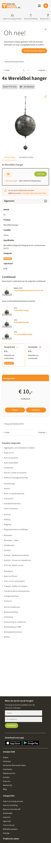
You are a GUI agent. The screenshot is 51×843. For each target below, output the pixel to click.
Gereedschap (9, 483)
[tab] (9, 157)
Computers (8, 467)
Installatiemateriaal (12, 503)
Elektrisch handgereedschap (16, 477)
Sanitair (7, 550)
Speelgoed (8, 571)
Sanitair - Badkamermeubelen (16, 555)
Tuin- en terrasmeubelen (14, 581)
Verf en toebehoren (12, 607)
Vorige (6, 70)
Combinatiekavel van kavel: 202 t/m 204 (28, 290)
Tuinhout (8, 601)
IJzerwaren (8, 498)
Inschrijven (11, 725)
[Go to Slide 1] (26, 146)
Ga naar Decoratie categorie (34, 51)
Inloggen (15, 410)
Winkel (7, 637)
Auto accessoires (11, 457)
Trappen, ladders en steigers (16, 586)
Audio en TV (9, 452)
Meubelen (8, 535)
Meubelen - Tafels (11, 540)
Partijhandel (9, 545)
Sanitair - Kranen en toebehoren (17, 560)
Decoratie (7, 259)
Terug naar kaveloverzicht (14, 61)
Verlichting (8, 617)
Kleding (7, 519)
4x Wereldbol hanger (21, 322)
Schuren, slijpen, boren (13, 565)
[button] (39, 5)
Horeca (7, 488)
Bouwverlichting (11, 612)
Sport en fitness (10, 576)
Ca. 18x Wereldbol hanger (23, 334)
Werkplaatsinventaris (13, 632)
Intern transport (11, 508)
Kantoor (7, 514)
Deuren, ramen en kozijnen (15, 472)
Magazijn (7, 524)
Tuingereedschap (11, 596)
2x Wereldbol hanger (21, 310)
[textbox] (25, 247)
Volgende (41, 70)
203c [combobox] (25, 70)
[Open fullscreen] (45, 96)
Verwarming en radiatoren (15, 622)
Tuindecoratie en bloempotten (17, 591)
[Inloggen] (45, 5)
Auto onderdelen (11, 462)
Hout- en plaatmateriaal (14, 493)
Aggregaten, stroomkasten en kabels (19, 447)
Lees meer (40, 174)
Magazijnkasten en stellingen (16, 529)
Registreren (36, 410)
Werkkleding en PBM (12, 627)
